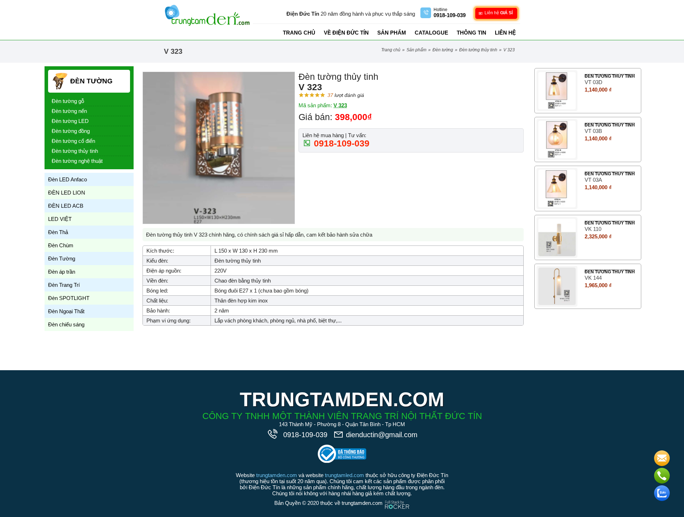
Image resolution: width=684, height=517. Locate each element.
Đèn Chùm (60, 245)
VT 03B (593, 131)
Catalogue (431, 33)
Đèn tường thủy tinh (478, 49)
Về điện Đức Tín (346, 33)
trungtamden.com (276, 475)
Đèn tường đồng (71, 131)
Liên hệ (505, 33)
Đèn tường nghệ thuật (77, 161)
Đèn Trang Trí (64, 285)
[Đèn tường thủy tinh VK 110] (557, 237)
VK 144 (593, 278)
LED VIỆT (60, 219)
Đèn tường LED (70, 121)
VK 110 (593, 229)
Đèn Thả (58, 232)
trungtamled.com (344, 475)
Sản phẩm (391, 33)
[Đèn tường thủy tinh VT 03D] (557, 90)
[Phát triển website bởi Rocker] (397, 498)
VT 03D (593, 82)
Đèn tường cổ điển (73, 141)
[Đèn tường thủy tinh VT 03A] (557, 188)
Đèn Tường (442, 49)
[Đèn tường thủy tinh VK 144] (557, 286)
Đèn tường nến (69, 111)
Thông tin (471, 33)
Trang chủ (299, 33)
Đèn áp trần (61, 272)
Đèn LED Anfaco (67, 179)
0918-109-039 (340, 143)
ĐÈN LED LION (66, 193)
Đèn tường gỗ (68, 101)
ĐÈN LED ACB (65, 206)
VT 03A (593, 180)
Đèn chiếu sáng (66, 324)
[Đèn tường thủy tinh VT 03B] (557, 139)
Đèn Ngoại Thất (66, 311)
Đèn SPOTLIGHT (68, 298)
